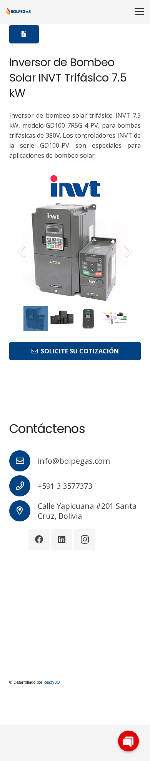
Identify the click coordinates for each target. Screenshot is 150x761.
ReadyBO (51, 682)
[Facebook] (39, 539)
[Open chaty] (128, 741)
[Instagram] (84, 539)
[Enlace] (18, 11)
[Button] (24, 34)
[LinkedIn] (61, 539)
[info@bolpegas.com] (23, 460)
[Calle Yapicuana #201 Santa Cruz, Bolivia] (23, 510)
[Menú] (139, 11)
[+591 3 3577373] (23, 485)
